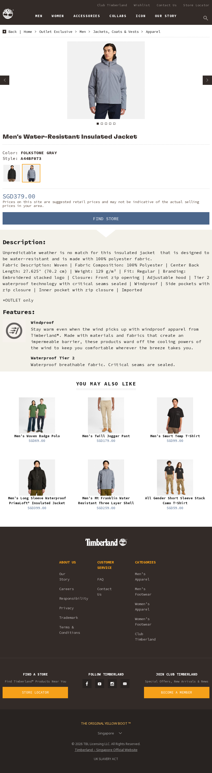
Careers (66, 588)
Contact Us (167, 5)
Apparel (153, 31)
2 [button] (102, 124)
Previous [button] (4, 80)
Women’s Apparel (142, 606)
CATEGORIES (145, 562)
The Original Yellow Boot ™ (106, 723)
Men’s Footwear (143, 591)
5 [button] (114, 124)
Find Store (106, 218)
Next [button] (207, 80)
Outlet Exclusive (55, 31)
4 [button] (110, 124)
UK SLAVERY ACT (106, 759)
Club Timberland (112, 5)
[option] (106, 80)
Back (12, 31)
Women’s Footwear (143, 621)
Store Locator (196, 5)
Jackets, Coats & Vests (116, 31)
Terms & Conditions (69, 630)
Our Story (64, 576)
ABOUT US (67, 562)
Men (83, 31)
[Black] (12, 173)
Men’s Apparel (142, 576)
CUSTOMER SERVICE (105, 565)
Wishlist (142, 5)
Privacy (66, 608)
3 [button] (106, 124)
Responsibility (71, 598)
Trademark (68, 617)
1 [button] (98, 124)
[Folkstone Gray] (31, 173)
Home (28, 31)
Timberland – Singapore (8, 14)
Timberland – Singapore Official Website (106, 749)
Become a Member (176, 692)
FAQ (100, 579)
